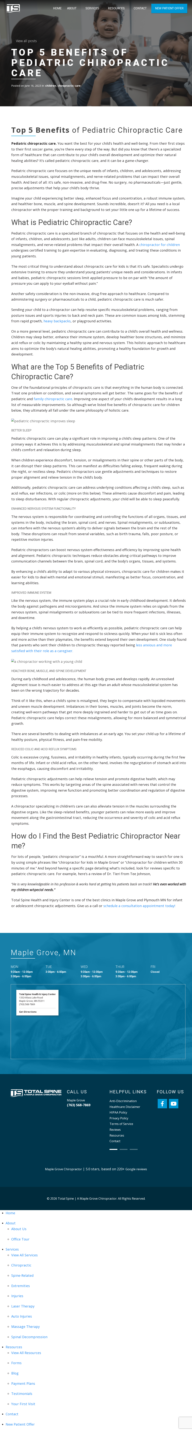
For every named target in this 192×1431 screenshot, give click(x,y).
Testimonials (21, 1393)
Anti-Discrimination (123, 1101)
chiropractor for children (159, 244)
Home (57, 8)
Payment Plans (23, 1383)
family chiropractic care (53, 399)
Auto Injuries (21, 1316)
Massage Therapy (25, 1326)
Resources (116, 8)
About (71, 8)
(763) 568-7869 (78, 1105)
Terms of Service (121, 1124)
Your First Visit (23, 1404)
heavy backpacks (57, 321)
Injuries (17, 1296)
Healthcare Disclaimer (125, 1107)
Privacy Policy (119, 1118)
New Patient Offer (169, 8)
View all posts (26, 41)
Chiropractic (21, 1265)
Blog (15, 1373)
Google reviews (136, 1169)
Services (92, 8)
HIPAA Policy (118, 1112)
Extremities (20, 1286)
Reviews (115, 1130)
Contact (140, 8)
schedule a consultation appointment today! (139, 906)
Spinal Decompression (29, 1337)
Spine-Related (22, 1275)
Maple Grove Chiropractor (63, 1169)
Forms (16, 1363)
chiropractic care (69, 85)
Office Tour (20, 1239)
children (50, 85)
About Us (18, 1229)
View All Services (24, 1255)
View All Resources (26, 1353)
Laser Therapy (22, 1306)
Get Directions (28, 1011)
